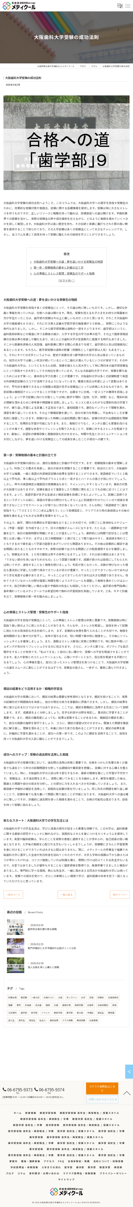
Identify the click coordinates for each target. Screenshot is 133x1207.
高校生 (101, 1012)
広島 (56, 1005)
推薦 (10, 1005)
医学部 (34, 1012)
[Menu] (128, 5)
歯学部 (24, 1012)
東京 (19, 1005)
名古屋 (38, 1005)
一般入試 (35, 997)
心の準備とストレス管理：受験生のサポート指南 (64, 273)
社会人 (42, 1020)
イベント (46, 1012)
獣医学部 (58, 1012)
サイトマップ (66, 1179)
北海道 (28, 1005)
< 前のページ (13, 894)
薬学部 (69, 1012)
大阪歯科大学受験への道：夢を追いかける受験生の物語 (68, 261)
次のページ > (120, 894)
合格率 (90, 1005)
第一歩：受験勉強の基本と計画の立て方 (58, 267)
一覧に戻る (66, 894)
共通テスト (49, 997)
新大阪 (80, 1012)
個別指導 (54, 1020)
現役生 (32, 1020)
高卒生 (22, 1020)
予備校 (90, 1012)
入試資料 (12, 1012)
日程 (91, 997)
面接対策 (66, 1005)
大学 (83, 997)
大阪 (60, 997)
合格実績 (93, 1020)
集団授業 (81, 1020)
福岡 (48, 1005)
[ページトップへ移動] (126, 1092)
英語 (114, 1005)
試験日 (101, 997)
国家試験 (79, 1005)
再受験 (24, 997)
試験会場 (12, 997)
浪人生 (11, 1020)
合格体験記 (103, 1005)
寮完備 (111, 1012)
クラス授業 (67, 1020)
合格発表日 (113, 997)
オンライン (71, 997)
